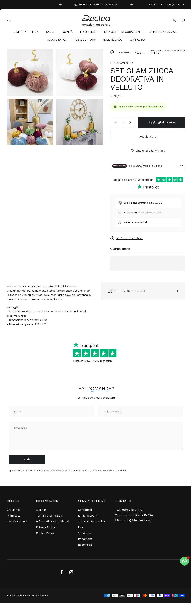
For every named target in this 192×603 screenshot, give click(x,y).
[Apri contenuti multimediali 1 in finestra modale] (29, 71)
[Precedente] (60, 4)
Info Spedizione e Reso (126, 238)
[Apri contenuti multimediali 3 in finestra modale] (29, 119)
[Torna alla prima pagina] (109, 52)
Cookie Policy (45, 533)
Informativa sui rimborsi (52, 521)
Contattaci (85, 510)
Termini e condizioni (49, 515)
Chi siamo (13, 510)
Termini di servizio (101, 470)
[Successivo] (131, 4)
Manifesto (13, 515)
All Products (137, 52)
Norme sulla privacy (76, 470)
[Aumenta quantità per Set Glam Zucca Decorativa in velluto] (128, 122)
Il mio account (87, 515)
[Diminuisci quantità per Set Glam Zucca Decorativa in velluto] (112, 122)
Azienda (41, 510)
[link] (128, 510)
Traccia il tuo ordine (91, 521)
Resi (81, 527)
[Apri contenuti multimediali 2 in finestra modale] (77, 71)
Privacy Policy (45, 527)
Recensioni (85, 544)
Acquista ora (144, 136)
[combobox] (156, 4)
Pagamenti (85, 539)
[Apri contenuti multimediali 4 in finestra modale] (77, 119)
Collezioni (121, 52)
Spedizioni (85, 533)
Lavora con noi (17, 521)
